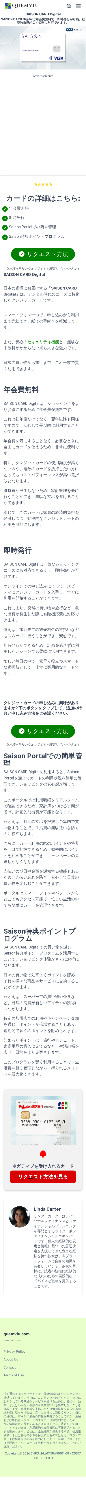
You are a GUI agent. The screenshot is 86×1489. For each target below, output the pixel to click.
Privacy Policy (14, 1352)
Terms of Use (14, 1375)
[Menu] (78, 6)
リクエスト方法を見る (43, 1177)
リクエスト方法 (47, 254)
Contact (10, 1367)
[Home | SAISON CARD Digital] (22, 6)
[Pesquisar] (69, 6)
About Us (11, 1359)
